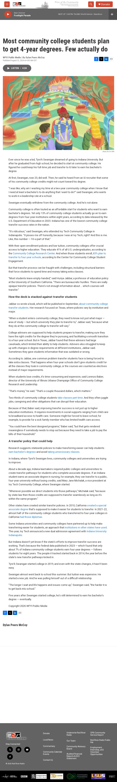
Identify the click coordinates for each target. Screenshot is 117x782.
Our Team (71, 741)
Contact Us (48, 760)
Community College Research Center (34, 253)
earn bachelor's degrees (22, 451)
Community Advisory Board (76, 747)
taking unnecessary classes (63, 451)
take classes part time (70, 397)
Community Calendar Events (52, 753)
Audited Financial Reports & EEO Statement (74, 756)
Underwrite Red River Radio (76, 734)
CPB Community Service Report (97, 734)
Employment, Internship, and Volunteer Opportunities (97, 750)
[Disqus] (58, 684)
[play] (8, 14)
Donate (105, 4)
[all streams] (113, 14)
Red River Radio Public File (100, 741)
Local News (48, 740)
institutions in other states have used (86, 527)
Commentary (49, 746)
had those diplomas (31, 516)
